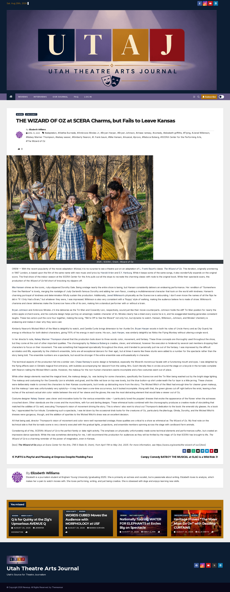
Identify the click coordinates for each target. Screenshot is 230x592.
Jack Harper (118, 332)
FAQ (76, 97)
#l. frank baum (99, 137)
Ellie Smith (204, 532)
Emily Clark (149, 532)
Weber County (26, 515)
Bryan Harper (142, 328)
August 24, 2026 (185, 532)
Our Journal (60, 97)
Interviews (40, 97)
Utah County (31, 114)
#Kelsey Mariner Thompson (40, 137)
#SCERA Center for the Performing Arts (180, 137)
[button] (198, 96)
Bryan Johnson (20, 310)
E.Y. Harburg (125, 272)
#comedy (157, 133)
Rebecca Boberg (98, 343)
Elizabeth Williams (37, 129)
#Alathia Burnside (67, 133)
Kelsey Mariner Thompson (48, 339)
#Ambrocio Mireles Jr (88, 133)
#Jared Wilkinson (200, 133)
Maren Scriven (96, 528)
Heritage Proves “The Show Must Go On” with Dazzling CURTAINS (195, 523)
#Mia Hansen (115, 137)
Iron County (71, 511)
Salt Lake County (137, 515)
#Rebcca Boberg (150, 137)
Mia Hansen (18, 287)
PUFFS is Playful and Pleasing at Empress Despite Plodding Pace (54, 456)
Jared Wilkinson (115, 295)
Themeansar (57, 587)
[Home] (11, 96)
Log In (88, 97)
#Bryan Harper (108, 133)
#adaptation (51, 133)
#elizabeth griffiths (172, 133)
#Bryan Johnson (126, 133)
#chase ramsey (143, 133)
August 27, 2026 (130, 532)
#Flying (186, 133)
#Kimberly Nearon (81, 137)
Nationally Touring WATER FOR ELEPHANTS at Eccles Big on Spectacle (140, 523)
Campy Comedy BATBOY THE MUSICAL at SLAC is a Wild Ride (178, 456)
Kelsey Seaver (38, 398)
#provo (137, 137)
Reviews (23, 97)
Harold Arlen (107, 272)
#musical (127, 137)
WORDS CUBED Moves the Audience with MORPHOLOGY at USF (86, 519)
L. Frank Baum (146, 268)
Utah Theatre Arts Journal (43, 568)
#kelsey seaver (63, 137)
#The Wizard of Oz (35, 141)
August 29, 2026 (22, 528)
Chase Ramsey (82, 361)
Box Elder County (182, 515)
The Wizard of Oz (173, 268)
